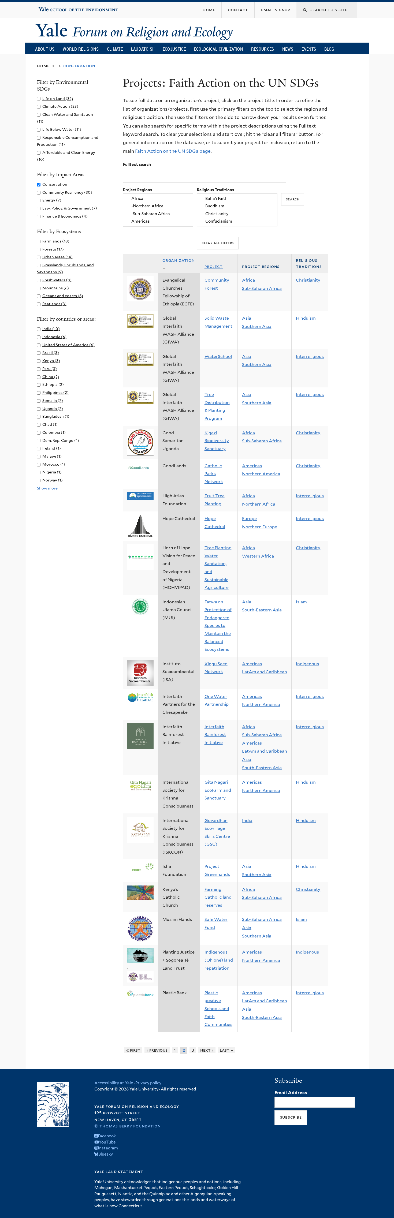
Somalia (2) (52, 400)
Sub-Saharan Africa (262, 288)
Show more (47, 488)
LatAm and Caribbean (264, 671)
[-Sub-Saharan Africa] (158, 214)
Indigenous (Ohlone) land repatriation (219, 960)
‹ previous (157, 1050)
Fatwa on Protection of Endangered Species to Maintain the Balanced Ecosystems (218, 625)
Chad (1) (50, 424)
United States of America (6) (68, 344)
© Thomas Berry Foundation (127, 1126)
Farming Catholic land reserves (218, 897)
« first (133, 1050)
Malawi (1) (52, 456)
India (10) (51, 328)
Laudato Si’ (142, 49)
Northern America (261, 473)
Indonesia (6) (54, 336)
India (247, 820)
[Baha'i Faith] (237, 198)
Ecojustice (174, 49)
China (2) (50, 376)
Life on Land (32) (57, 98)
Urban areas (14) (57, 257)
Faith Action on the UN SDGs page (173, 151)
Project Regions (137, 190)
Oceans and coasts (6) (62, 295)
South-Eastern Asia (262, 609)
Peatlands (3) (54, 303)
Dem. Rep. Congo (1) (60, 440)
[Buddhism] (237, 206)
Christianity (308, 280)
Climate (115, 49)
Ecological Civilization (218, 49)
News (287, 49)
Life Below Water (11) (61, 129)
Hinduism (306, 318)
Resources (262, 49)
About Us (44, 49)
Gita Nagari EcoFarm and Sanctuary (218, 790)
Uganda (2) (52, 408)
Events (309, 49)
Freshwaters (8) (57, 280)
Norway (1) (52, 480)
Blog (329, 49)
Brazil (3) (50, 352)
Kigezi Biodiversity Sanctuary (217, 440)
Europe (249, 518)
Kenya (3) (51, 360)
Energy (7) (51, 200)
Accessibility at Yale (113, 1083)
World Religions (81, 49)
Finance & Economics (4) (65, 216)
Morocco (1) (53, 464)
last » (226, 1050)
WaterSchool (218, 356)
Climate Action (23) (60, 106)
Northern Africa (258, 504)
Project (214, 266)
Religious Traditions (215, 190)
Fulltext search (137, 164)
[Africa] (158, 198)
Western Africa (258, 556)
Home (43, 65)
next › (206, 1050)
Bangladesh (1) (55, 416)
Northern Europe (259, 526)
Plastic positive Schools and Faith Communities (218, 1008)
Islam (301, 601)
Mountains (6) (55, 288)
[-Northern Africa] (158, 206)
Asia (246, 318)
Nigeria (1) (52, 472)
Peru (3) (49, 368)
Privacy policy (148, 1083)
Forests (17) (53, 249)
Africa (248, 280)
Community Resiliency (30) (67, 192)
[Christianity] (237, 214)
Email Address (290, 1092)
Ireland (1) (51, 448)
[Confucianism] (237, 221)
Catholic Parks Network (214, 473)
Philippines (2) (55, 392)
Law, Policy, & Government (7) (69, 208)
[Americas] (158, 221)
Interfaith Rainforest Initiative (215, 734)
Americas (252, 465)
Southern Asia (256, 326)
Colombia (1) (54, 432)
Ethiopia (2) (53, 384)
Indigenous (307, 663)
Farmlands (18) (55, 241)
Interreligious (310, 356)
